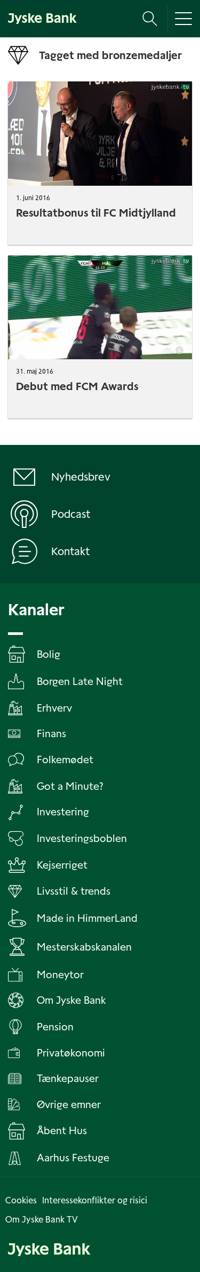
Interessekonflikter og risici (94, 1200)
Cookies (21, 1200)
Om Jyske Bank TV (41, 1219)
